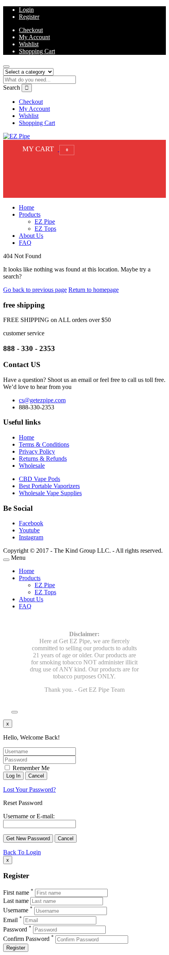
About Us (31, 235)
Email (10, 920)
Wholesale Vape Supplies (50, 493)
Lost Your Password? (29, 789)
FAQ (25, 242)
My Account (34, 37)
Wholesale (32, 465)
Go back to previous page (35, 289)
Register (29, 16)
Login (26, 9)
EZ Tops (45, 228)
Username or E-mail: (29, 816)
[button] (46, 149)
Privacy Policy (37, 451)
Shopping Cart (37, 51)
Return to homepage (93, 289)
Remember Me (30, 768)
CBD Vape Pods (39, 479)
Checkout (31, 30)
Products (29, 214)
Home (26, 207)
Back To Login (22, 852)
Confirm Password (26, 939)
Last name (16, 900)
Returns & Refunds (43, 458)
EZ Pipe (45, 221)
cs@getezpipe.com (42, 400)
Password (15, 929)
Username (15, 910)
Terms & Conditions (44, 444)
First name (16, 892)
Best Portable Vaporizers (49, 486)
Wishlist (29, 44)
